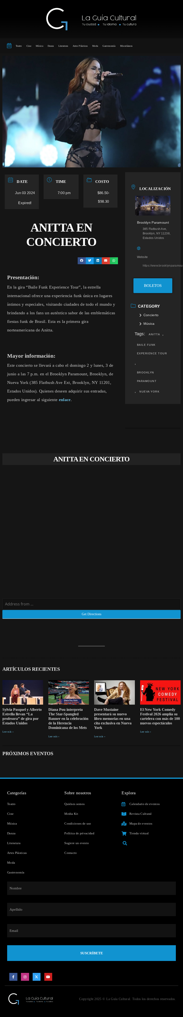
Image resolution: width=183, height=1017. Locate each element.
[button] (82, 260)
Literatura (63, 46)
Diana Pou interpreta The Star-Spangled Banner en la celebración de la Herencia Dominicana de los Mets (68, 718)
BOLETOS (153, 285)
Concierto (151, 315)
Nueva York (149, 391)
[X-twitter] (37, 977)
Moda (95, 46)
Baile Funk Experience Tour (152, 349)
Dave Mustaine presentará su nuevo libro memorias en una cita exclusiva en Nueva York (113, 718)
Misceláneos (126, 46)
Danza (51, 46)
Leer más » (8, 731)
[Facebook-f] (13, 977)
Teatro (19, 46)
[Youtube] (48, 977)
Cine (28, 46)
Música (39, 46)
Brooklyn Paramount (147, 376)
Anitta (154, 334)
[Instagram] (25, 977)
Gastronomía (108, 46)
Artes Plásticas (80, 46)
